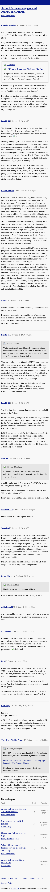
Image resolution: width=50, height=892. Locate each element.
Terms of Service (36, 878)
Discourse (15, 888)
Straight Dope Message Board (12, 2)
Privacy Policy (6, 883)
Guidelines (23, 878)
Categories (12, 878)
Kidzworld (11, 65)
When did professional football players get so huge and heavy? (13, 848)
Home (3, 878)
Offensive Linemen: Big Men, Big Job (25, 69)
